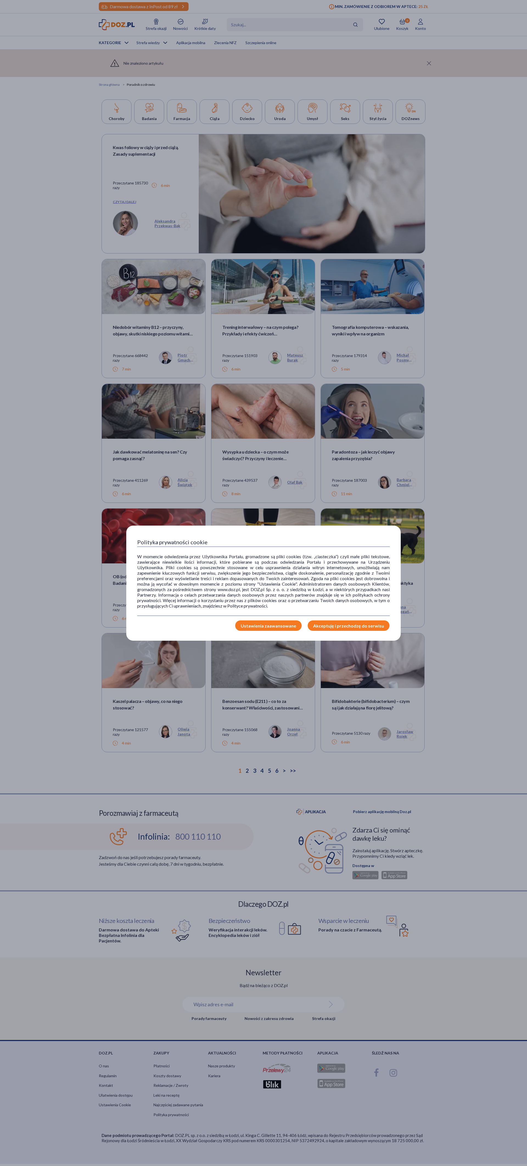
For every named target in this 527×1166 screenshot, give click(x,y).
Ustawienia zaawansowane (268, 625)
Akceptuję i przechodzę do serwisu (348, 625)
